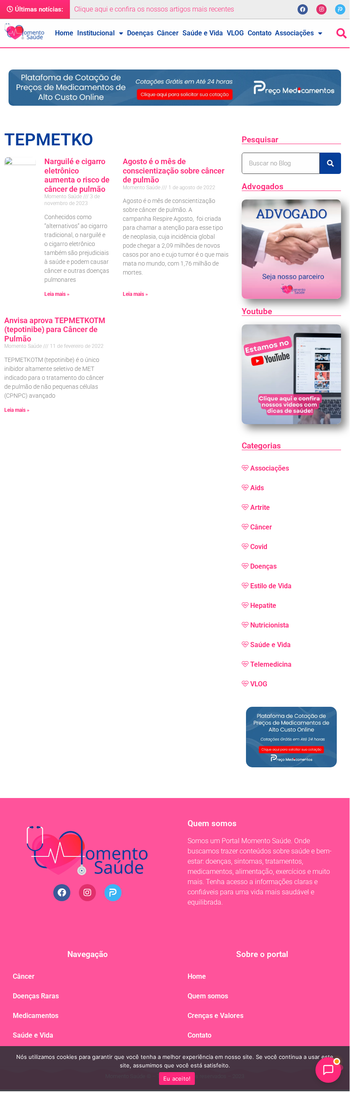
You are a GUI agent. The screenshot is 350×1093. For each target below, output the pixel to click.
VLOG (235, 33)
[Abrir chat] (328, 1070)
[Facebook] (303, 9)
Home (64, 33)
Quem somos (208, 996)
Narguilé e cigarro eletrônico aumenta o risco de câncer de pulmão (77, 175)
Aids (257, 488)
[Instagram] (321, 9)
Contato (260, 33)
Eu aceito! (177, 1078)
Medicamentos (35, 1016)
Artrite (260, 507)
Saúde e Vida (202, 33)
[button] (341, 33)
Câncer (168, 33)
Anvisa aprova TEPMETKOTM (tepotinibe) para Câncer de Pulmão (54, 329)
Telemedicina (271, 664)
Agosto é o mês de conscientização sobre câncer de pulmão (173, 170)
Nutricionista (269, 625)
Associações (294, 33)
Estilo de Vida (271, 586)
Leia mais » (56, 294)
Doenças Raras (36, 996)
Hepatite (263, 605)
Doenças (140, 33)
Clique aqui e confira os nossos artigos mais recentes (154, 9)
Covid (258, 547)
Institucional (96, 33)
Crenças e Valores (215, 1016)
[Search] (330, 163)
